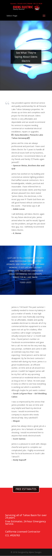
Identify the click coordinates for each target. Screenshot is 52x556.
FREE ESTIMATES (26, 489)
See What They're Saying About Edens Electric (26, 56)
